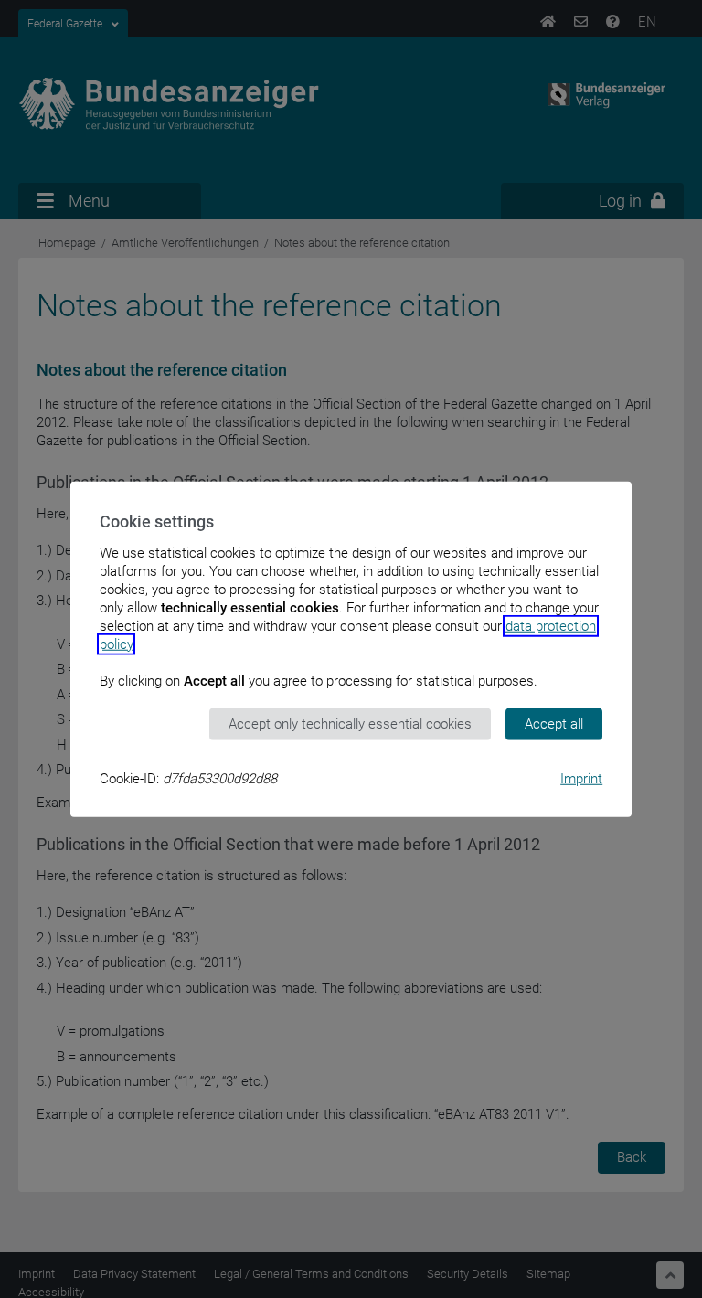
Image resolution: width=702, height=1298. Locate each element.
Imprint (581, 778)
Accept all (554, 724)
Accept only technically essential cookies (350, 724)
